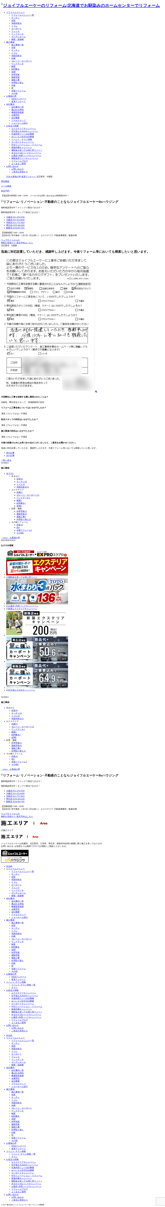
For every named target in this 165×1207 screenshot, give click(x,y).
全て (9, 473)
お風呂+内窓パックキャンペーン (26, 156)
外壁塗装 (15, 74)
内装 (13, 85)
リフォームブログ (19, 161)
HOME (9, 866)
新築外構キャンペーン (21, 147)
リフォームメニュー (15, 12)
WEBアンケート (18, 99)
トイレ (14, 26)
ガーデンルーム (18, 37)
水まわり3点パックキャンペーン (26, 153)
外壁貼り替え (17, 83)
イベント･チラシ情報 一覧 (23, 985)
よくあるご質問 (18, 164)
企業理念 (15, 115)
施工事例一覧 (17, 45)
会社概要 (15, 118)
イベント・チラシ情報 (21, 139)
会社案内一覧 (17, 107)
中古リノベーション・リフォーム (26, 145)
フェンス (15, 31)
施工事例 (10, 42)
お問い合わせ (12, 166)
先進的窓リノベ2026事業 (22, 134)
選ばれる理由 (17, 110)
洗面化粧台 (16, 23)
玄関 (13, 72)
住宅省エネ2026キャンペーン (24, 131)
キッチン (15, 18)
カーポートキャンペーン (22, 142)
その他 (14, 93)
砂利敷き (15, 69)
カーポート (16, 29)
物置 (13, 66)
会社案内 (10, 104)
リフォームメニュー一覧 (22, 15)
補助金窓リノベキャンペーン (24, 158)
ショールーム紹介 (19, 123)
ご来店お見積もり (19, 172)
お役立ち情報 (12, 126)
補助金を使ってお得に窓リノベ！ (26, 150)
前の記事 (10, 453)
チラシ (14, 987)
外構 (13, 58)
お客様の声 (11, 96)
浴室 (13, 20)
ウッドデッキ (17, 34)
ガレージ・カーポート (21, 61)
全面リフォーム (18, 91)
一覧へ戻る (6, 460)
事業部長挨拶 (17, 112)
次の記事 (10, 455)
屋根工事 (15, 80)
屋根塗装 (15, 77)
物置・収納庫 (17, 39)
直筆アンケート (18, 101)
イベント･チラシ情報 (16, 982)
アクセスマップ (18, 120)
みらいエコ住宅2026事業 (22, 137)
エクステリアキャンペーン (23, 128)
